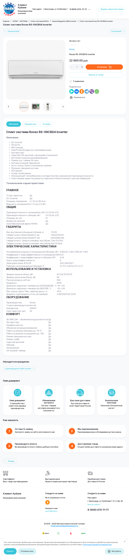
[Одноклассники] (81, 91)
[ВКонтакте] (76, 91)
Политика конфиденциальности (64, 526)
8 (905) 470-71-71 (78, 9)
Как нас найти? (94, 504)
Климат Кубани (22, 6)
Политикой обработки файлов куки (97, 545)
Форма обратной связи (112, 9)
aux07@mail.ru (51, 511)
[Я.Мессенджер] (71, 91)
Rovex (72, 49)
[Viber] (91, 91)
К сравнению (78, 81)
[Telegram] (86, 91)
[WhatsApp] (96, 91)
